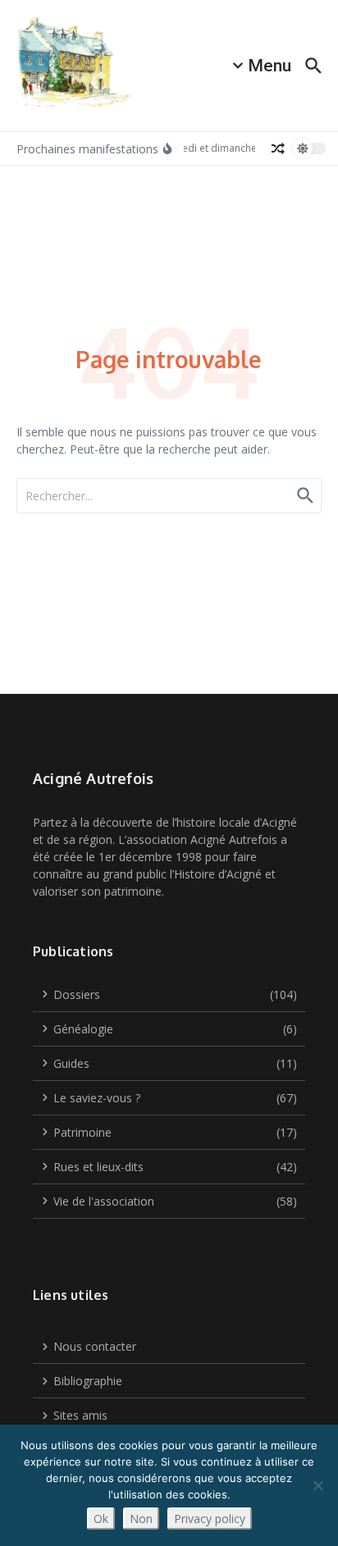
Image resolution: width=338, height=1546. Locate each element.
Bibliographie (87, 1381)
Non (141, 1518)
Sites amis (80, 1415)
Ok (101, 1518)
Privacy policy (209, 1518)
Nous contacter (94, 1346)
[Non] (317, 1485)
